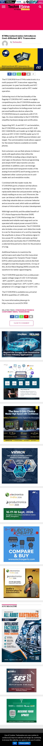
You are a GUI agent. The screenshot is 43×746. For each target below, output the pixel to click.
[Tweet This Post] (17, 316)
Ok (15, 743)
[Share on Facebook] (12, 316)
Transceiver (23, 312)
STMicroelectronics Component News (18, 311)
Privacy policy (24, 743)
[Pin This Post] (26, 316)
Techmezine (17, 42)
